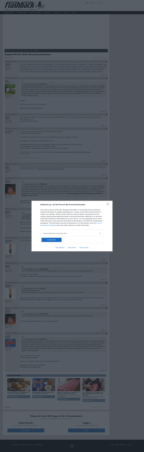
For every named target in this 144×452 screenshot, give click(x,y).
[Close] (108, 205)
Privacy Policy (84, 247)
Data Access (72, 247)
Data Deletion (60, 247)
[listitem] (72, 233)
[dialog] (72, 226)
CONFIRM (51, 240)
